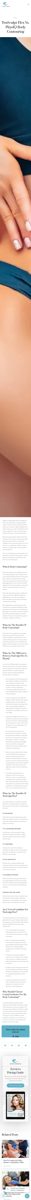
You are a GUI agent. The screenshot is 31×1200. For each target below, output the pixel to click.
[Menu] (28, 4)
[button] (5, 1045)
